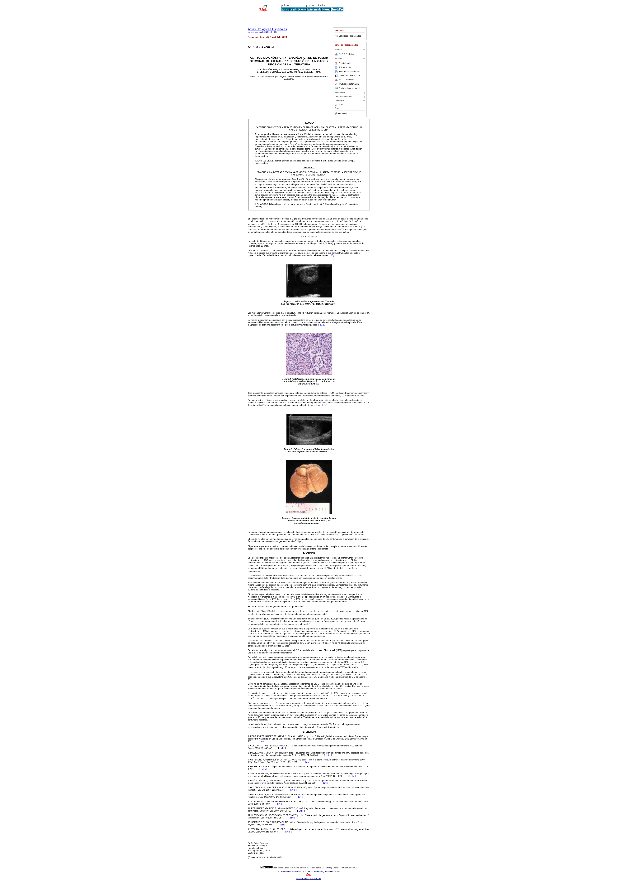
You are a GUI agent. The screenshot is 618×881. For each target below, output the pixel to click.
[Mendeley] (336, 105)
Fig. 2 (321, 325)
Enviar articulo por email (349, 88)
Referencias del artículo (349, 71)
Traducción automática (349, 84)
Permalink (342, 113)
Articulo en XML (346, 67)
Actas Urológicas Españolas (267, 29)
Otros (340, 105)
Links (261, 741)
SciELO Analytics (346, 54)
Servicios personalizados (350, 36)
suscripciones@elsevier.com (308, 878)
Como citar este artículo (349, 76)
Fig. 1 (334, 255)
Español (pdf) (345, 63)
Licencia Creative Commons (347, 868)
